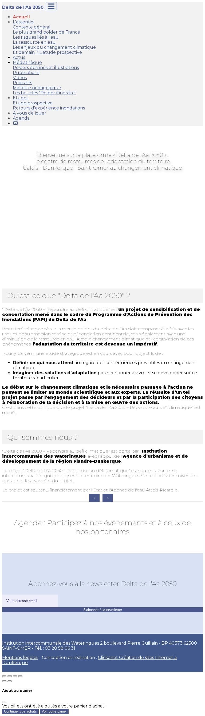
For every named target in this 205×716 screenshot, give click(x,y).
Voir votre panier (54, 711)
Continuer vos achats (20, 711)
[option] (18, 498)
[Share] (9, 676)
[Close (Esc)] (4, 676)
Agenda (21, 118)
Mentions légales (20, 657)
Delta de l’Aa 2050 (23, 7)
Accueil (21, 16)
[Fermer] (4, 702)
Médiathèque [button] (27, 62)
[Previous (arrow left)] (4, 681)
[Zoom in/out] (20, 676)
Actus (19, 57)
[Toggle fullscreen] (15, 676)
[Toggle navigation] (51, 6)
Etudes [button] (20, 97)
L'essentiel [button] (24, 22)
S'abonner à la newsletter (102, 610)
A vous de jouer (29, 113)
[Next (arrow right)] (9, 681)
